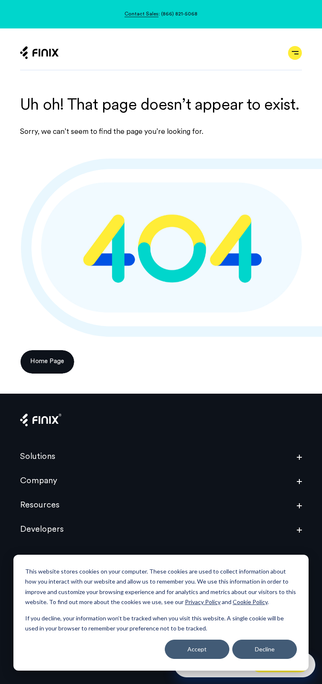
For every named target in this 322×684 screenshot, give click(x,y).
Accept (197, 649)
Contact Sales (141, 14)
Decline (265, 649)
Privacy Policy (203, 601)
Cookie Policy (250, 601)
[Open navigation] (295, 53)
